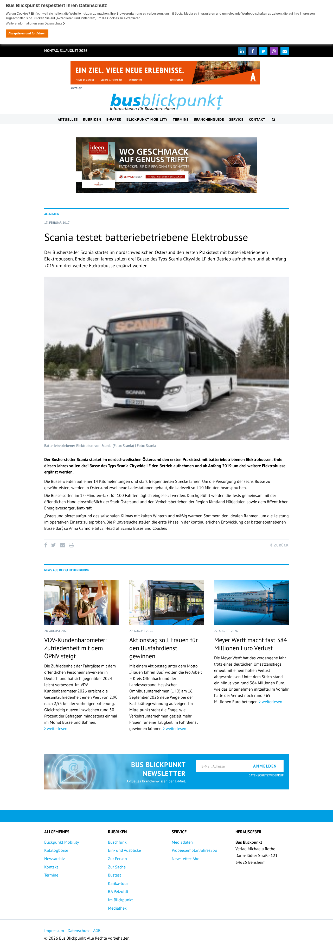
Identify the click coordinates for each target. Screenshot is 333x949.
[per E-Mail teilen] (62, 545)
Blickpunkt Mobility (147, 119)
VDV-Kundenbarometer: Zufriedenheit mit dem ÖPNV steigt (75, 648)
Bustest (114, 875)
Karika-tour (118, 883)
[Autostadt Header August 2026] (165, 72)
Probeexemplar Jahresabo (194, 850)
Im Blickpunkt (120, 899)
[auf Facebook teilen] (46, 545)
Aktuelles (68, 119)
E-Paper (113, 119)
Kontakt (257, 119)
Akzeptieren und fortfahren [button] (27, 33)
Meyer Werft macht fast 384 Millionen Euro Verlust (250, 644)
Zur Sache (117, 866)
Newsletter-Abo (186, 858)
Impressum (54, 930)
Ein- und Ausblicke (124, 850)
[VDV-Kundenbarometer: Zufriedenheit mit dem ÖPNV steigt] (81, 602)
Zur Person (117, 858)
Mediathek (117, 908)
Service (236, 119)
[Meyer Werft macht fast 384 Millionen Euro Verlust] (251, 602)
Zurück (281, 545)
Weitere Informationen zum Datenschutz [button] (34, 23)
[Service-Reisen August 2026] (166, 165)
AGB (96, 930)
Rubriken (92, 119)
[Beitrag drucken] (71, 545)
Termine (181, 119)
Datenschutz (78, 930)
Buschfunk (117, 842)
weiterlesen (56, 728)
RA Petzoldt (118, 891)
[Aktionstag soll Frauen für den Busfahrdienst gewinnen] (166, 602)
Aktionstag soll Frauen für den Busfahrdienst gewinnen (163, 648)
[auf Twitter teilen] (53, 545)
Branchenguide (209, 119)
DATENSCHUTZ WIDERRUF (266, 775)
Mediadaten (182, 842)
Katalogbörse (56, 850)
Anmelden (265, 766)
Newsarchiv (54, 858)
